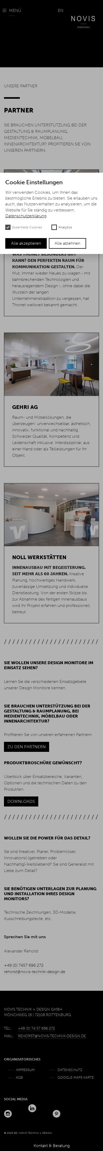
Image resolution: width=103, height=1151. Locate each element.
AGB (19, 1077)
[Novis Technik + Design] (83, 18)
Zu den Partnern (26, 746)
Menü (15, 10)
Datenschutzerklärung (25, 215)
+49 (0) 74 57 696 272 (36, 1028)
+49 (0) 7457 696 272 (24, 965)
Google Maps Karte (76, 1077)
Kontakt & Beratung (52, 1145)
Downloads (21, 801)
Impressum (25, 1070)
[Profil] (8, 1113)
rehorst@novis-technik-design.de (34, 971)
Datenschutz (70, 1070)
